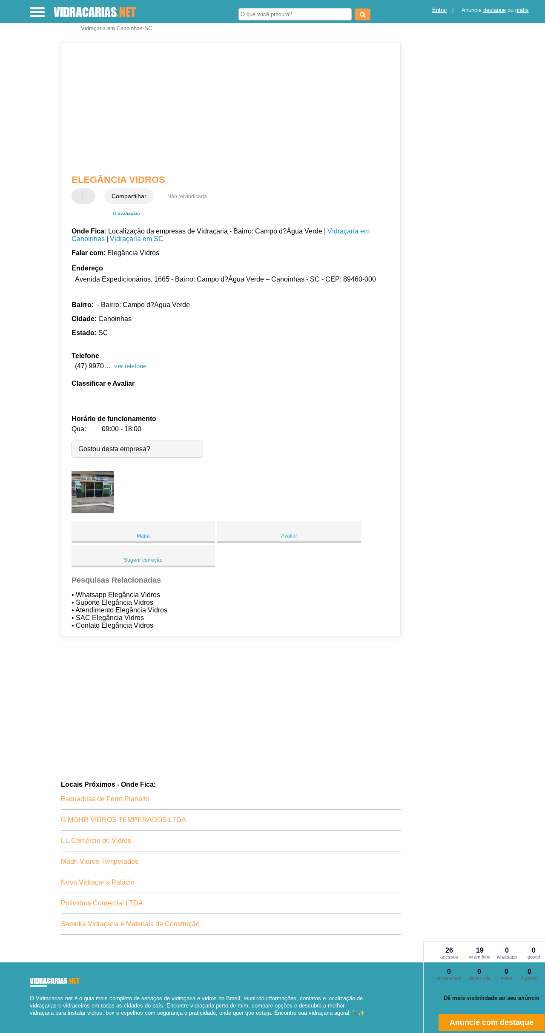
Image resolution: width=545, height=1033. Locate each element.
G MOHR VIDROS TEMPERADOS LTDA (123, 819)
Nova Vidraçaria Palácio (98, 882)
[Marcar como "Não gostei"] (90, 196)
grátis (522, 10)
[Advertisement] (225, 108)
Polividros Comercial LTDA (102, 903)
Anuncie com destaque (492, 1022)
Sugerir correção (143, 560)
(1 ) (126, 213)
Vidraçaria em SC (137, 238)
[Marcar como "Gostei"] (79, 196)
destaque (494, 10)
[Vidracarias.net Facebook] (32, 1020)
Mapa (143, 536)
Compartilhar (129, 196)
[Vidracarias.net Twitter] (35, 1020)
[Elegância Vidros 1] (93, 511)
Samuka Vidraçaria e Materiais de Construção (130, 924)
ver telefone (130, 366)
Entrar (439, 10)
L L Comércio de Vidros (96, 840)
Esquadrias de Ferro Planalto (105, 798)
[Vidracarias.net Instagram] (39, 1020)
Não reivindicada (187, 196)
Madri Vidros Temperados (99, 861)
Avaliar (289, 536)
